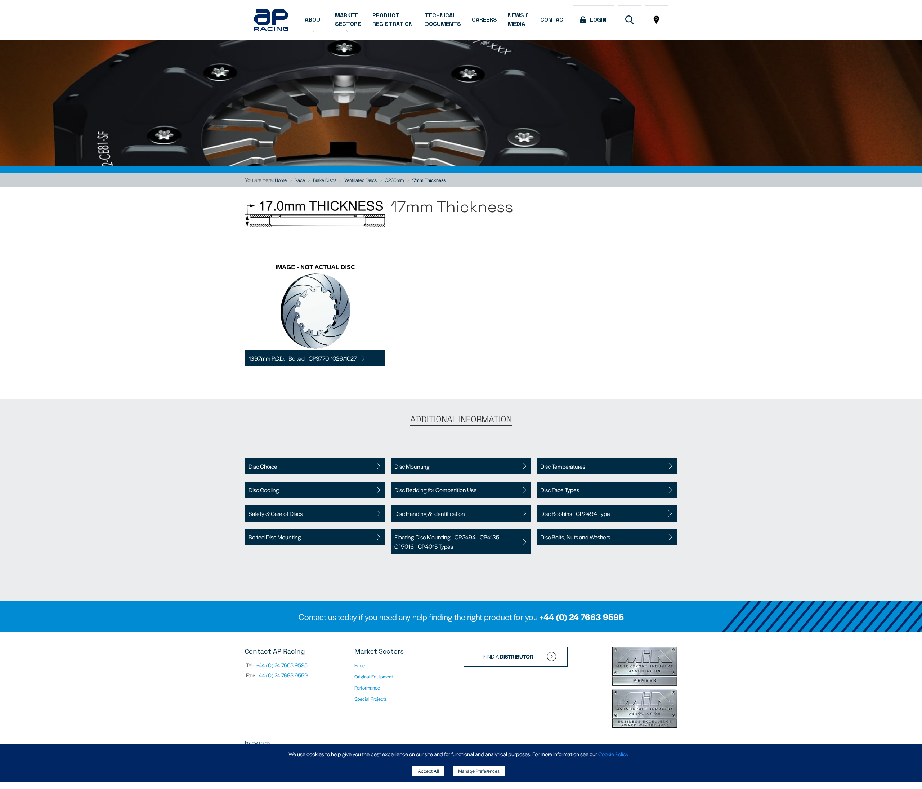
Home (281, 180)
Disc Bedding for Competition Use (435, 490)
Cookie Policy (613, 754)
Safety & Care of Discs (276, 513)
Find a (508, 656)
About (314, 19)
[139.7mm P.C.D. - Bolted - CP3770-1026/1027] (315, 305)
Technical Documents (443, 20)
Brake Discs (324, 180)
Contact (553, 19)
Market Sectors (348, 20)
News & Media (518, 20)
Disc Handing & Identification (429, 513)
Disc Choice (263, 466)
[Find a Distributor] (656, 19)
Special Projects (370, 698)
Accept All (428, 770)
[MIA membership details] (644, 667)
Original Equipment (373, 676)
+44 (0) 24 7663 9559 (282, 675)
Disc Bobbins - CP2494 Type (575, 513)
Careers (484, 19)
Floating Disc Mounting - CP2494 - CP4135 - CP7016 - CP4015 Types (448, 541)
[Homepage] (271, 20)
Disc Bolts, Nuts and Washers (575, 537)
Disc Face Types (559, 490)
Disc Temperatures (562, 466)
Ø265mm (394, 180)
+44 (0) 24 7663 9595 (582, 617)
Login (597, 19)
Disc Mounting (412, 466)
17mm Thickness (429, 180)
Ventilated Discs (360, 180)
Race (300, 180)
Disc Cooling (264, 490)
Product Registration (393, 20)
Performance (367, 687)
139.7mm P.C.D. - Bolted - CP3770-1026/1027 (303, 358)
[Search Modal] (629, 19)
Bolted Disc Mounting (275, 537)
